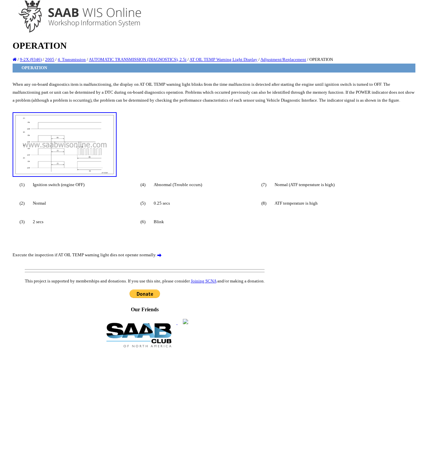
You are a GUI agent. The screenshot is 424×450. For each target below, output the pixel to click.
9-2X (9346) (31, 59)
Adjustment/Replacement (283, 59)
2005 (49, 59)
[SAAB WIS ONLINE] (75, 31)
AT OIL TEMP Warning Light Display (223, 59)
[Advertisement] (145, 398)
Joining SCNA (203, 280)
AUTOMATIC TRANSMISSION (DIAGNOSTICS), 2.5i (137, 59)
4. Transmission (72, 59)
